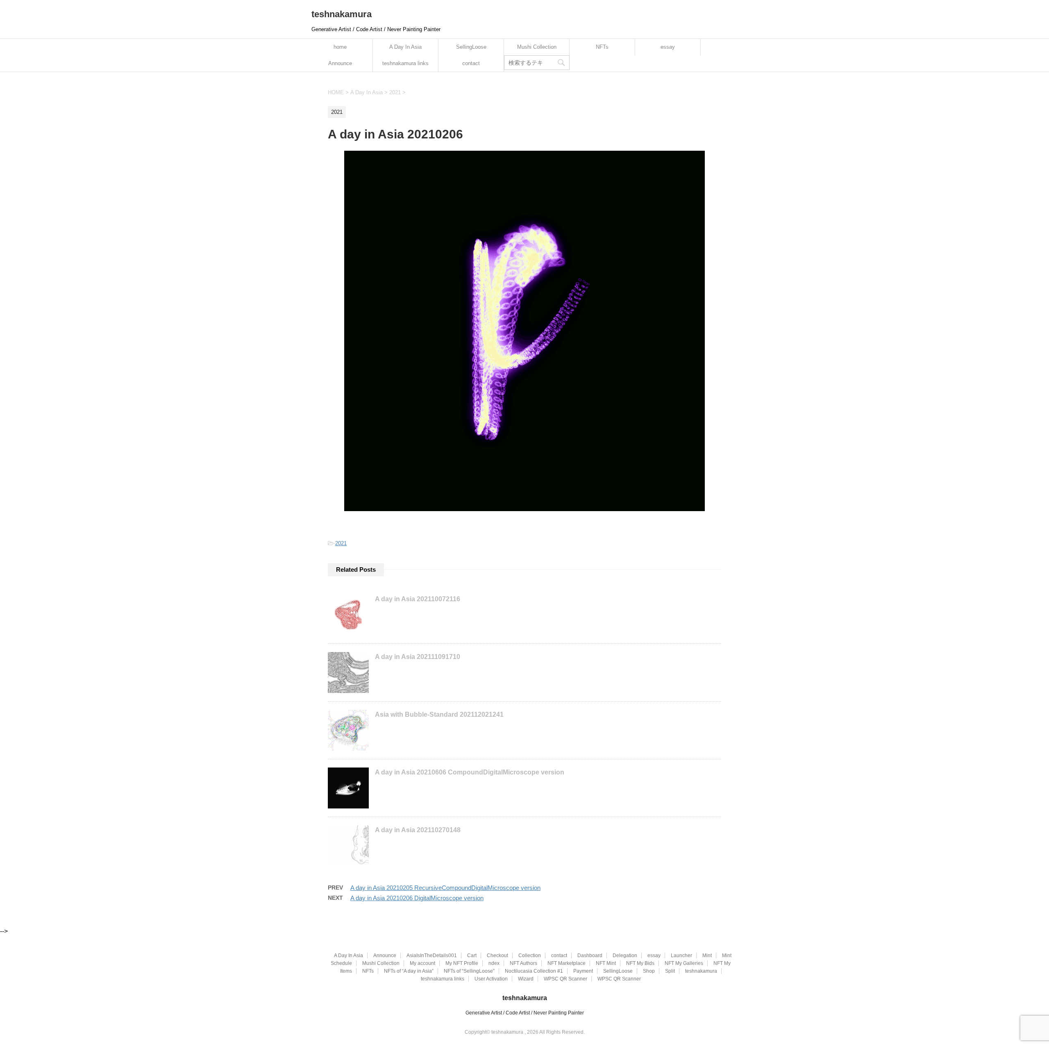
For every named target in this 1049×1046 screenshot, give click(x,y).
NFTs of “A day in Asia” (409, 971)
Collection (529, 955)
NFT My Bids (640, 963)
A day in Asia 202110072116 (417, 598)
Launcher (681, 955)
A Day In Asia (405, 47)
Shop (649, 971)
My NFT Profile (461, 963)
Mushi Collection (536, 47)
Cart (472, 955)
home (340, 47)
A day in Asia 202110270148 (418, 829)
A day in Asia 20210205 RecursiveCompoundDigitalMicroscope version (445, 887)
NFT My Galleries (684, 963)
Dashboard (589, 955)
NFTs (602, 47)
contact (471, 63)
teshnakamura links (405, 63)
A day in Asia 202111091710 (417, 656)
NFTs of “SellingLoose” (469, 971)
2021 (341, 543)
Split (670, 971)
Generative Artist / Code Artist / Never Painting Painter (524, 1013)
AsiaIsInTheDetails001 (431, 955)
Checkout (497, 955)
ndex (494, 963)
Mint (707, 955)
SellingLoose (471, 47)
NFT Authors (523, 963)
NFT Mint (606, 963)
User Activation (491, 979)
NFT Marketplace (566, 963)
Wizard (526, 979)
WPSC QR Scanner (565, 979)
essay (668, 47)
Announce (340, 63)
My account (422, 963)
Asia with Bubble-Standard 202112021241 (439, 714)
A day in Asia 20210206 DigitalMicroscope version (417, 897)
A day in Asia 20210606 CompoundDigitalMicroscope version (469, 772)
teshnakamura (341, 14)
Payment (583, 971)
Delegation (625, 955)
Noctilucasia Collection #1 (534, 971)
